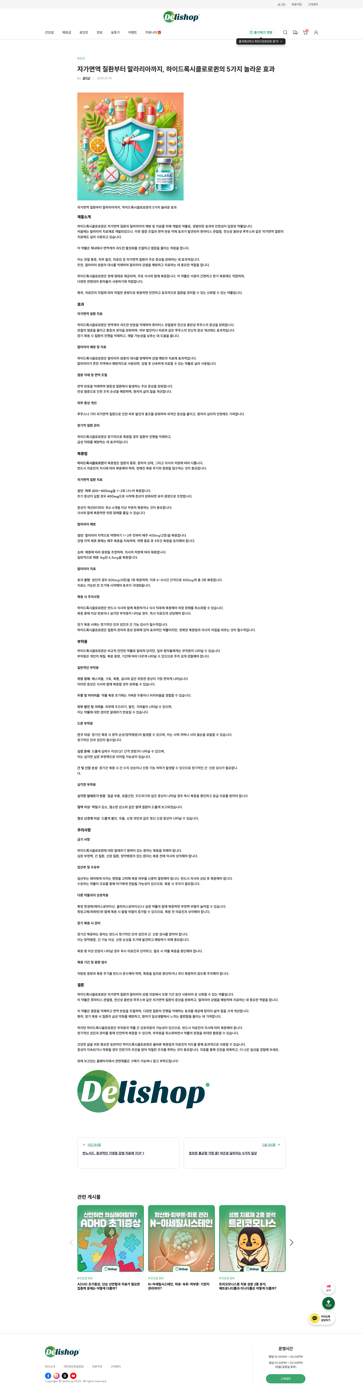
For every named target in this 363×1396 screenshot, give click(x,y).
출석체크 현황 (263, 32)
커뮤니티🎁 (153, 32)
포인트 (83, 32)
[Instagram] (56, 1376)
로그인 (281, 5)
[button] (71, 1242)
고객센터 (313, 5)
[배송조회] (295, 32)
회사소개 (50, 1366)
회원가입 (297, 5)
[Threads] (65, 1376)
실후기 (115, 32)
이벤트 (132, 32)
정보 (100, 32)
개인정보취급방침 (73, 1366)
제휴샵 (66, 32)
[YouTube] (73, 1376)
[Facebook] (48, 1376)
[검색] (285, 32)
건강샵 (49, 32)
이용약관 (97, 1366)
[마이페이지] (316, 32)
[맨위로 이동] (328, 1303)
